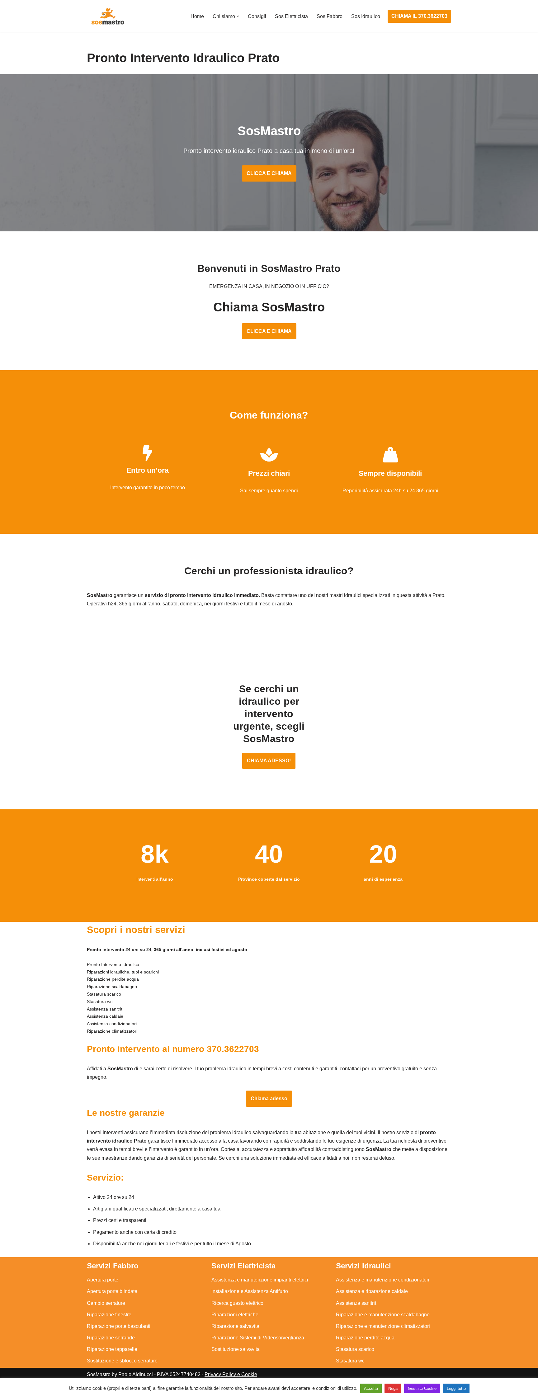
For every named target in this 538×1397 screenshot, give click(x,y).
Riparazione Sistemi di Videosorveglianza (257, 1337)
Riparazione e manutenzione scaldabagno (383, 1314)
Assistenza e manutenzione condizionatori (382, 1279)
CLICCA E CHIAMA (269, 173)
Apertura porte (102, 1279)
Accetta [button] (371, 1388)
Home (197, 16)
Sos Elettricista (291, 16)
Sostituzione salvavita (235, 1349)
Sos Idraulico (365, 16)
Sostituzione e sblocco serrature (122, 1360)
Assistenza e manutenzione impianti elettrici (259, 1279)
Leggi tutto (456, 1388)
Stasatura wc (350, 1360)
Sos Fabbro (329, 16)
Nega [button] (393, 1388)
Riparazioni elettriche (234, 1314)
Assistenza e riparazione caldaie (372, 1291)
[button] (238, 16)
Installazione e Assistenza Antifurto (249, 1291)
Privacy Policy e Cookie (231, 1374)
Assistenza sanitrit (356, 1303)
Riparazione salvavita (235, 1326)
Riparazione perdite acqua (365, 1337)
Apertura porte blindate (112, 1291)
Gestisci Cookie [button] (422, 1388)
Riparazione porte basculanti (118, 1326)
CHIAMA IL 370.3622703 (419, 16)
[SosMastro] (107, 16)
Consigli (257, 16)
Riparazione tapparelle (112, 1349)
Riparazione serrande (111, 1337)
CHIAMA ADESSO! (269, 760)
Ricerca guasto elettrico (237, 1303)
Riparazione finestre (109, 1314)
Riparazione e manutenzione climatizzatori (383, 1326)
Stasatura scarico (355, 1349)
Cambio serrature (106, 1303)
